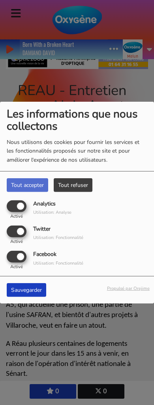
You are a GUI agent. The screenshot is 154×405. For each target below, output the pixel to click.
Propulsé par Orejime (128, 288)
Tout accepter (27, 185)
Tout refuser (73, 185)
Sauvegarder (26, 290)
